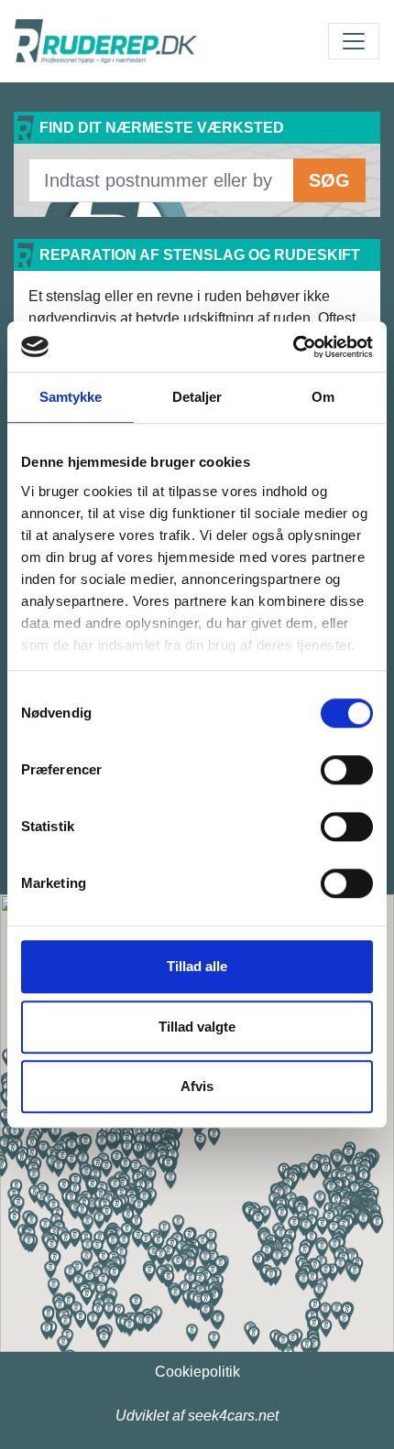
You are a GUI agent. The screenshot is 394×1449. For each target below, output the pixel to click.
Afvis (197, 1086)
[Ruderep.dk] (106, 41)
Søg (329, 180)
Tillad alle (197, 966)
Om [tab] (323, 397)
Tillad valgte (197, 1026)
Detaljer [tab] (197, 397)
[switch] (347, 769)
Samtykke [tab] (71, 397)
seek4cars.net (233, 1415)
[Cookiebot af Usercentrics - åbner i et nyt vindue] (293, 347)
